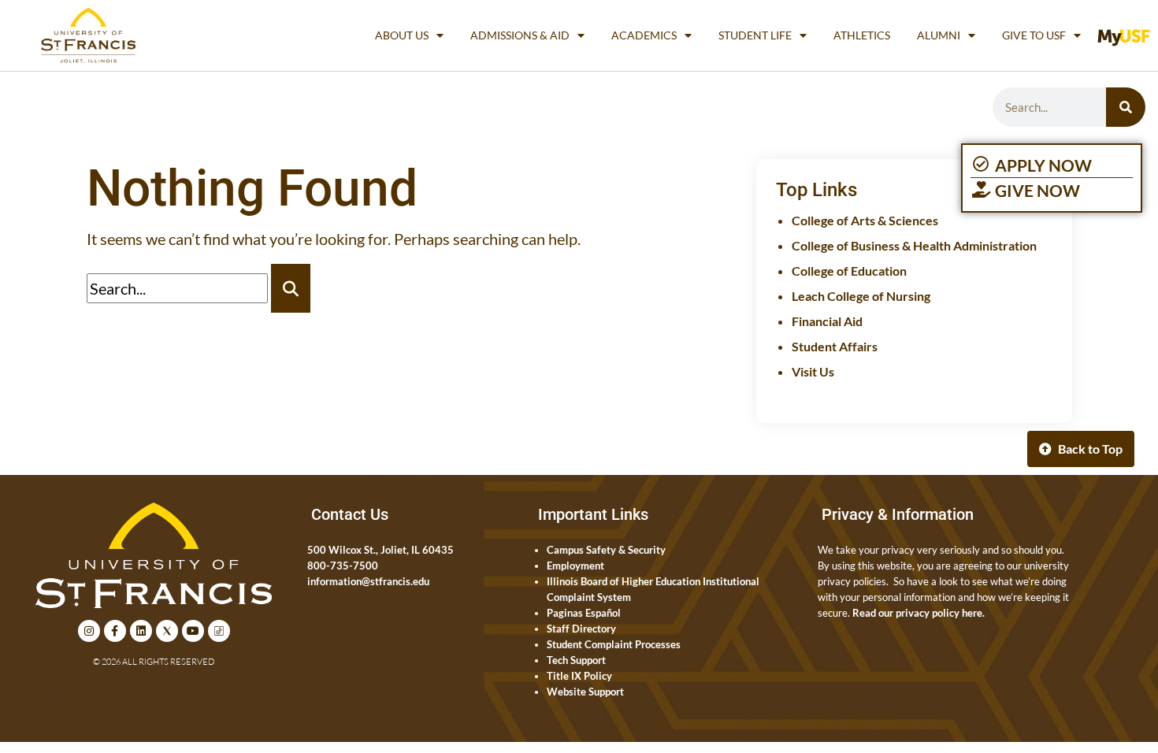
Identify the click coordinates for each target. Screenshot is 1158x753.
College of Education (849, 270)
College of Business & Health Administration (914, 245)
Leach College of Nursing (861, 295)
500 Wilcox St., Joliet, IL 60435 (380, 549)
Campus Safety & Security (606, 549)
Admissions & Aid (520, 35)
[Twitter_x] (167, 631)
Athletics (861, 35)
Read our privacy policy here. (918, 612)
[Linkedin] (141, 631)
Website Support (585, 691)
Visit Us (813, 371)
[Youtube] (193, 631)
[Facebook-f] (115, 631)
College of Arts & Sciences (865, 220)
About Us (402, 35)
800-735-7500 (342, 565)
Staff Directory (581, 628)
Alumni (938, 35)
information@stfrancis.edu (368, 581)
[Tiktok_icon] (219, 631)
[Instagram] (89, 631)
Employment (575, 565)
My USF (1127, 35)
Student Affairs (835, 346)
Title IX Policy (579, 676)
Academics (644, 35)
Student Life (755, 35)
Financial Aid (827, 320)
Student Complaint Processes (614, 644)
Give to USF (1034, 35)
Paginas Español (584, 612)
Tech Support (576, 660)
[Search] (1125, 107)
